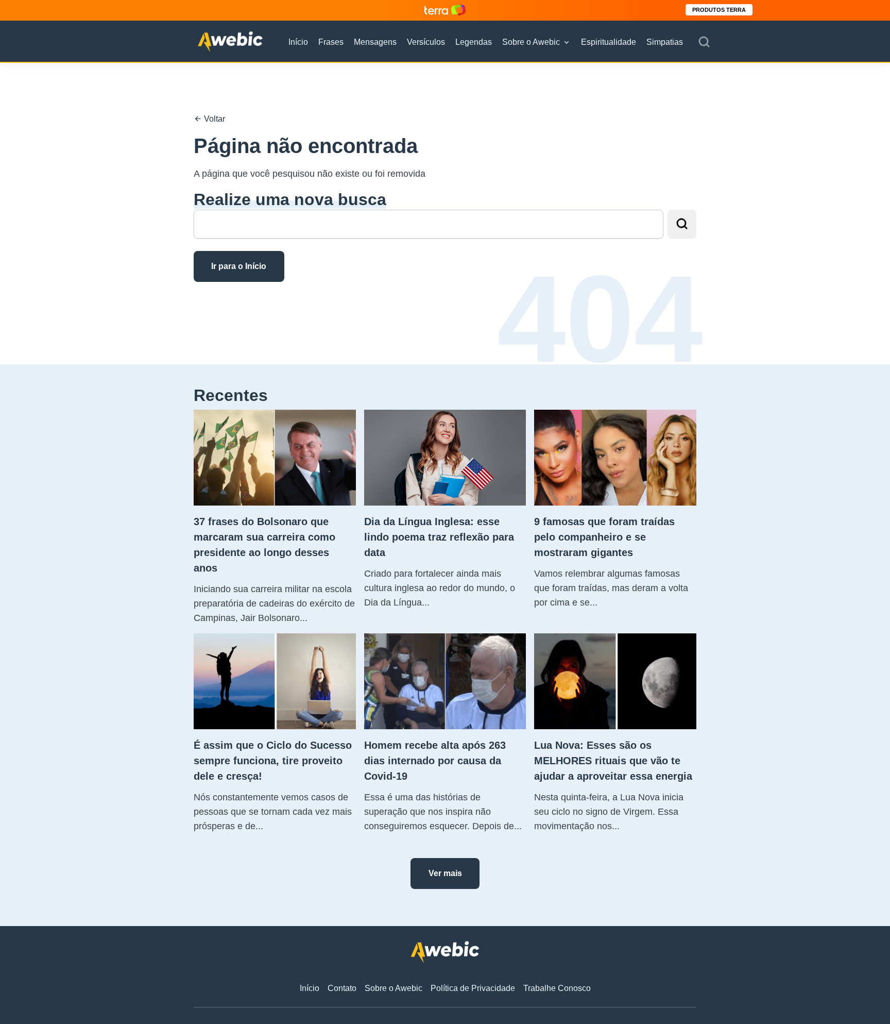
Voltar (213, 118)
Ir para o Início (238, 266)
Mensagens (375, 42)
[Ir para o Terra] (445, 10)
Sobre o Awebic (531, 42)
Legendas (473, 42)
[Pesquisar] (704, 42)
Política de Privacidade (473, 988)
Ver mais (445, 873)
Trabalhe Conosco (557, 988)
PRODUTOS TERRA (719, 10)
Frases (331, 42)
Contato (342, 988)
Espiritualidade (608, 42)
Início (298, 42)
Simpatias (664, 42)
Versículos (426, 42)
